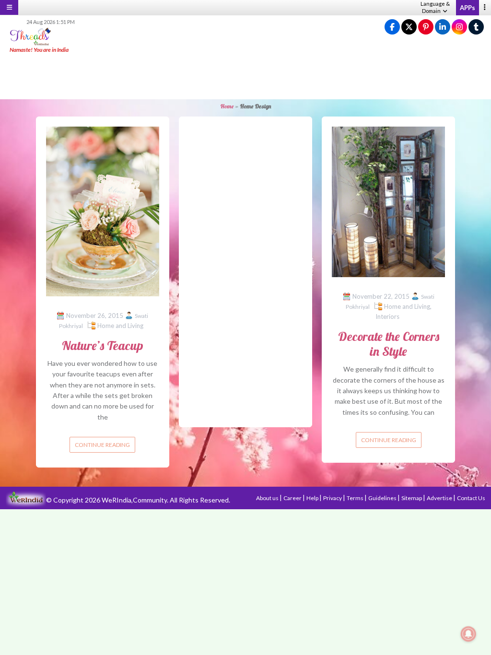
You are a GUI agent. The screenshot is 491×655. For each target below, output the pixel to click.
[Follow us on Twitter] (409, 27)
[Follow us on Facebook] (392, 27)
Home (227, 106)
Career (293, 498)
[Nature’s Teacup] (102, 210)
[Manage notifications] (468, 634)
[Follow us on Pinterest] (425, 27)
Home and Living (120, 325)
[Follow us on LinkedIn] (442, 27)
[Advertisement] (245, 76)
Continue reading (102, 444)
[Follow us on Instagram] (459, 27)
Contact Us (471, 498)
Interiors (387, 316)
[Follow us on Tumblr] (476, 27)
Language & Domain (435, 7)
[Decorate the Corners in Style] (388, 201)
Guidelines (382, 498)
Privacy (333, 498)
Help (312, 498)
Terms (355, 498)
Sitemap (412, 498)
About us (268, 498)
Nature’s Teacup (102, 345)
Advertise (440, 498)
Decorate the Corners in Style (388, 343)
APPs (467, 8)
